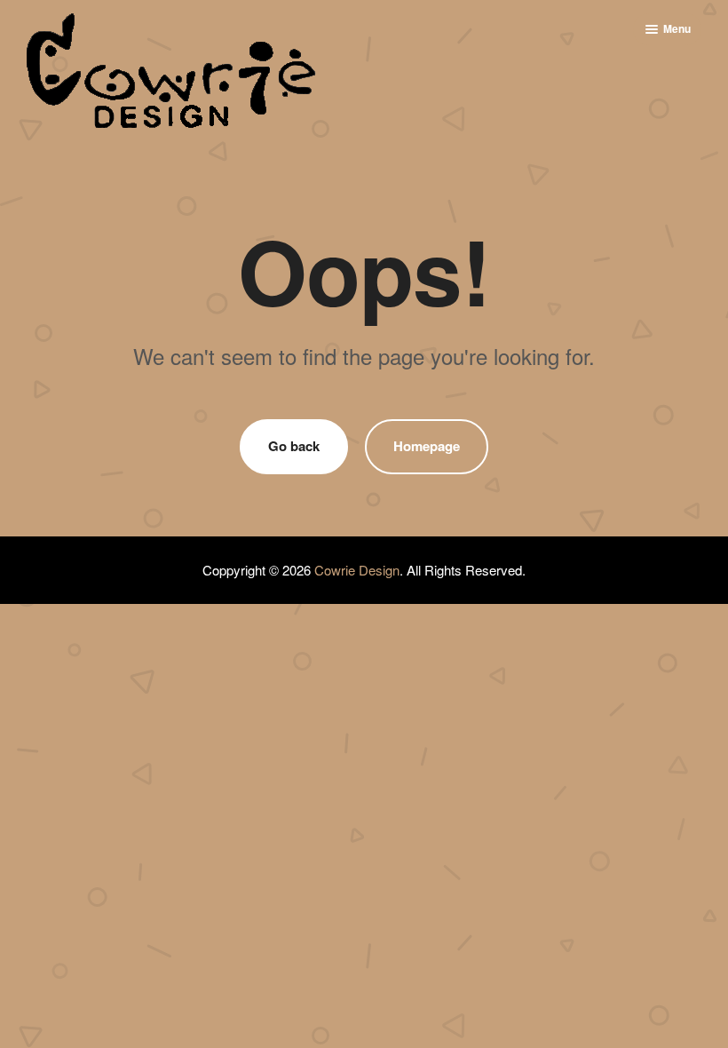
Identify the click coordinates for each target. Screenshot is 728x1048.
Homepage (426, 446)
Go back (294, 446)
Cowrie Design (357, 569)
